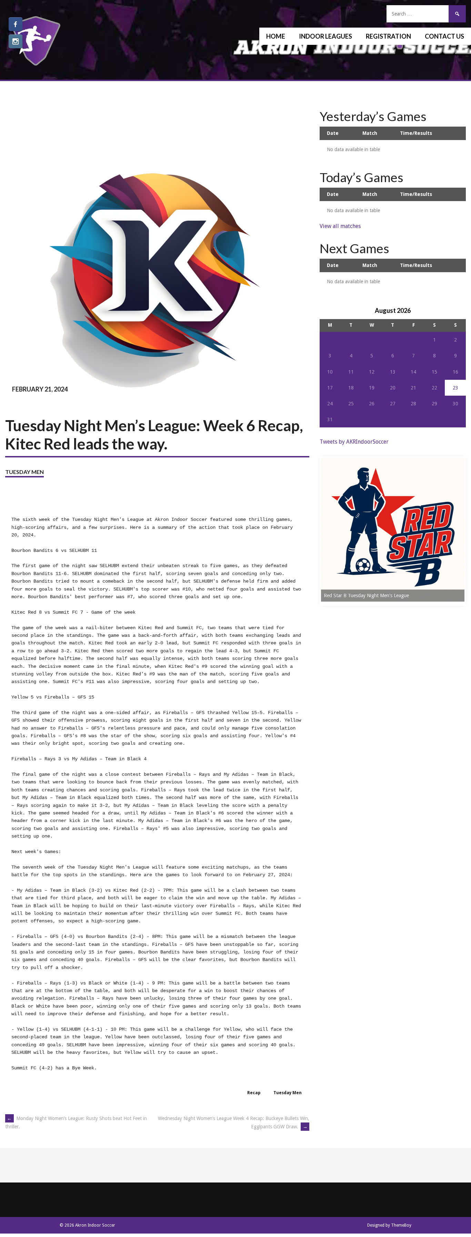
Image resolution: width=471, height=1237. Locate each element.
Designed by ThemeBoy (389, 1225)
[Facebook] (15, 24)
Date (333, 133)
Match (369, 133)
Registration (388, 36)
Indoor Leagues (325, 36)
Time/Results (416, 133)
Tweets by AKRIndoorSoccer (354, 441)
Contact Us (444, 36)
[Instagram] (15, 41)
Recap (253, 1092)
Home (275, 36)
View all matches (340, 226)
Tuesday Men (24, 471)
